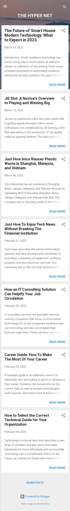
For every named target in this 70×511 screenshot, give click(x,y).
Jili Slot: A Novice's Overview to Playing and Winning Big (29, 100)
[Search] (65, 7)
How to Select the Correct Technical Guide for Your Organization (26, 420)
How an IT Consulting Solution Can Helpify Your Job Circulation (30, 294)
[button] (63, 31)
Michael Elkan (43, 504)
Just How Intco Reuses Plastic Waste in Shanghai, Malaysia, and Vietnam (30, 163)
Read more (57, 84)
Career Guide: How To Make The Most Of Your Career (28, 357)
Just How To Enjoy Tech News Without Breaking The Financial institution (29, 229)
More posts (35, 482)
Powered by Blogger (37, 496)
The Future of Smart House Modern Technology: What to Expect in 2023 (29, 35)
